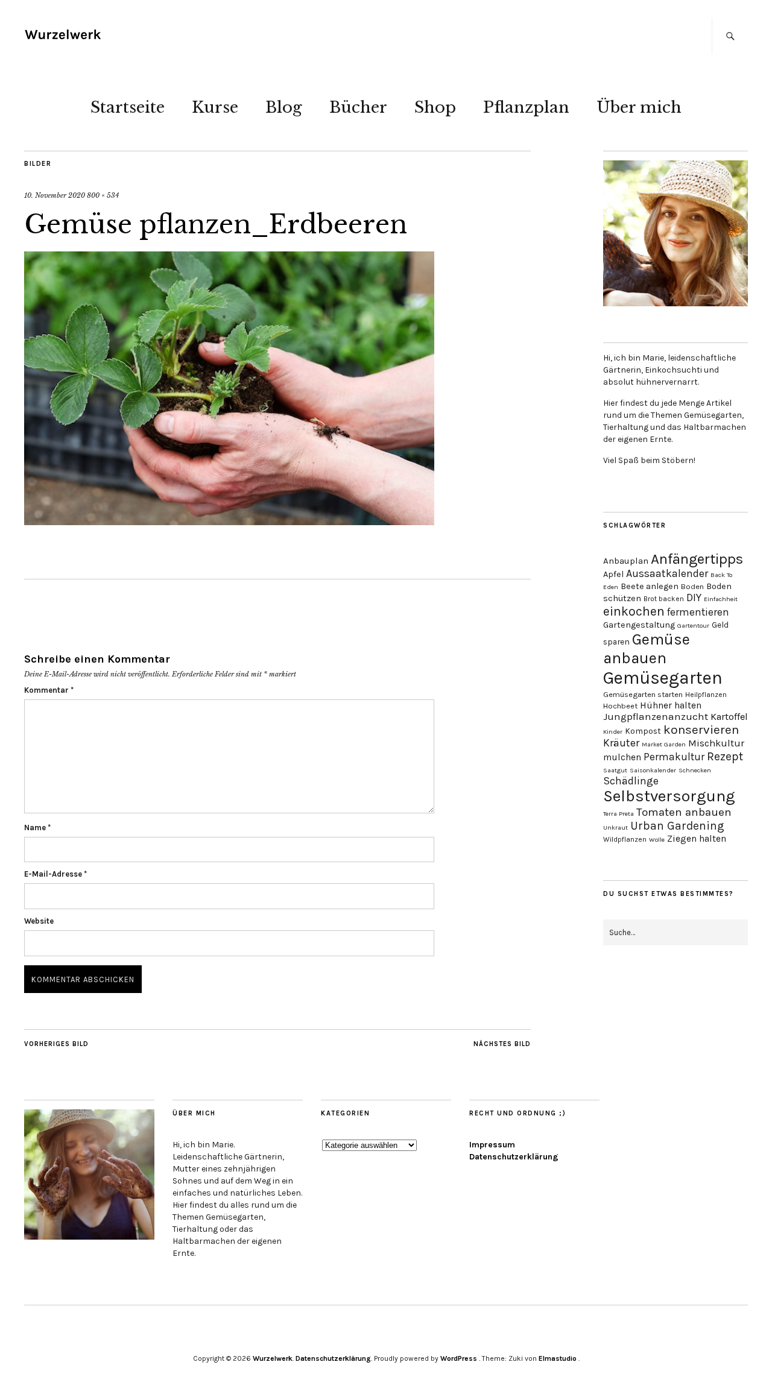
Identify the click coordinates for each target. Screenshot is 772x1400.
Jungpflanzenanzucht (655, 716)
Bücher (358, 107)
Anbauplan (625, 560)
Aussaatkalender (667, 573)
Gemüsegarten (663, 677)
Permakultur (674, 757)
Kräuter (621, 743)
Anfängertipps (697, 558)
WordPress (458, 1358)
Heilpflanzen (706, 694)
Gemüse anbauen (646, 648)
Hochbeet (620, 705)
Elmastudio (558, 1358)
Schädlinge (631, 781)
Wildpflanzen (625, 839)
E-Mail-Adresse (55, 873)
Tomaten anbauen (684, 812)
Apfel (613, 574)
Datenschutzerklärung (513, 1157)
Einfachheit (721, 599)
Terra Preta (618, 814)
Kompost (643, 731)
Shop (435, 107)
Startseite (127, 107)
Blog (283, 107)
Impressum (492, 1145)
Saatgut (615, 770)
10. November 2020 (54, 195)
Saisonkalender (653, 770)
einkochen (634, 611)
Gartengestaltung (639, 625)
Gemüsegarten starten (643, 694)
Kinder (612, 732)
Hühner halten (670, 705)
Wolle (657, 839)
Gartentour (693, 625)
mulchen (622, 757)
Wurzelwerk (273, 1358)
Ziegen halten (696, 838)
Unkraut (615, 827)
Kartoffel (729, 716)
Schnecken (695, 770)
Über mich (639, 107)
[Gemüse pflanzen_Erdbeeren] (229, 522)
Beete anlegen (650, 586)
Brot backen (664, 598)
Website (39, 920)
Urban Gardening (677, 826)
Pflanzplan (526, 107)
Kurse (215, 107)
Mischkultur (716, 743)
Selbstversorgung (669, 796)
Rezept (725, 756)
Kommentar (49, 690)
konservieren (701, 729)
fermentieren (698, 612)
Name (37, 827)
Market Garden (664, 744)
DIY (693, 597)
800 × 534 (103, 195)
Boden (692, 586)
